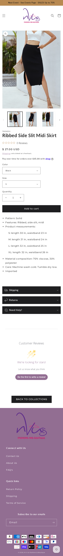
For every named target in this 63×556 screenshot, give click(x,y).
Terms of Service (16, 503)
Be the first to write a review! (31, 377)
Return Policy (14, 489)
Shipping (6, 153)
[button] (3, 15)
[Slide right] (59, 120)
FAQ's (9, 470)
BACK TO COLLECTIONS (31, 399)
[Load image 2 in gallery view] (31, 119)
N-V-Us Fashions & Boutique (34, 552)
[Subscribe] (53, 522)
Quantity (7, 191)
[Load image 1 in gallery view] (14, 119)
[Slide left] (3, 120)
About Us (11, 463)
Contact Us (12, 456)
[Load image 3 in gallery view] (47, 119)
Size (4, 178)
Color (5, 164)
